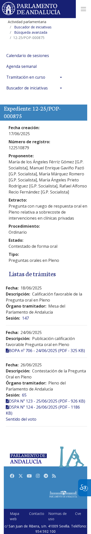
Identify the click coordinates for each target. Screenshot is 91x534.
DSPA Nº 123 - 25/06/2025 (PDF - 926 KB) (47, 401)
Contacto (36, 513)
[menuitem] (35, 55)
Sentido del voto (21, 419)
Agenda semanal (21, 66)
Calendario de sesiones (27, 55)
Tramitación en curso (25, 77)
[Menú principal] (83, 9)
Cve (78, 513)
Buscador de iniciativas (27, 88)
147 (25, 318)
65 (24, 395)
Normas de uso (57, 516)
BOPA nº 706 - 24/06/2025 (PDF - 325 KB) (47, 350)
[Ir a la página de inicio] (31, 9)
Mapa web (14, 516)
